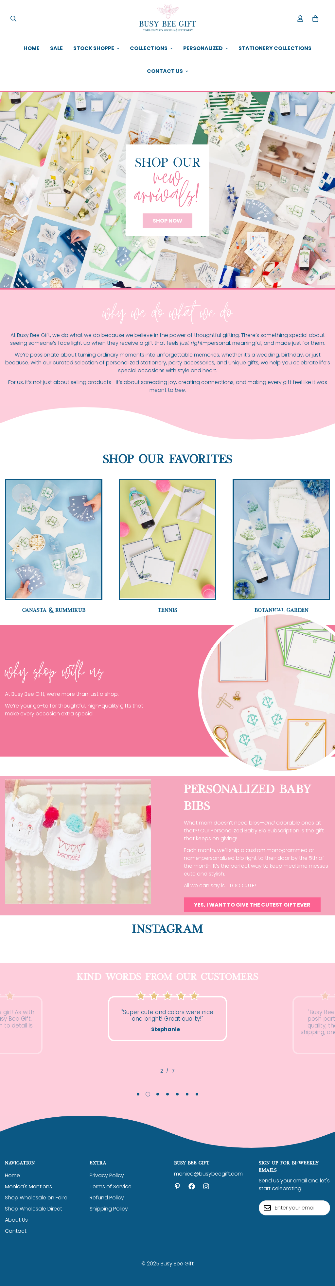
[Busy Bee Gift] (167, 18)
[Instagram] (206, 1186)
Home (32, 48)
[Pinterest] (177, 1186)
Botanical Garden (282, 609)
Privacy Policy (107, 1175)
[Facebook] (191, 1186)
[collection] (167, 539)
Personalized (203, 48)
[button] (315, 18)
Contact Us (165, 71)
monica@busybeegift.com (208, 1173)
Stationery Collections (274, 48)
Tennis (167, 609)
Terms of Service (111, 1186)
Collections (149, 48)
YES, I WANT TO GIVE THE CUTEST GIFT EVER (252, 905)
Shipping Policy (109, 1208)
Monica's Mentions (28, 1186)
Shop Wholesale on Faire (36, 1197)
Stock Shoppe (93, 48)
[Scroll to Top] (322, 1250)
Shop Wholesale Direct (33, 1208)
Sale (56, 48)
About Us (16, 1220)
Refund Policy (107, 1197)
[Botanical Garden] (281, 539)
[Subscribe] (323, 1207)
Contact (15, 1231)
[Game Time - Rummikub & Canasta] (53, 539)
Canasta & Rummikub (53, 609)
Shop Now (167, 221)
